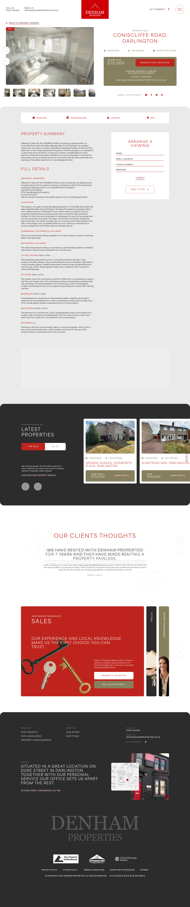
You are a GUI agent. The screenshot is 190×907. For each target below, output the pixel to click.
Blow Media (139, 876)
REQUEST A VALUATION (114, 675)
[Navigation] (179, 9)
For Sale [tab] (33, 446)
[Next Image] (6, 50)
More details (122, 476)
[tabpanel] (137, 451)
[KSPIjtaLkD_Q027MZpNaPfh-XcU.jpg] (27, 93)
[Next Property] (38, 487)
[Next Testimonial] (180, 541)
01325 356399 (12, 10)
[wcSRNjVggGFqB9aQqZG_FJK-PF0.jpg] (57, 93)
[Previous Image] (6, 61)
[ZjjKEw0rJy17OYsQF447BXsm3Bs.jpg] (88, 93)
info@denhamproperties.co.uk (42, 10)
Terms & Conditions (94, 870)
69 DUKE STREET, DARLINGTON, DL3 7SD (40, 791)
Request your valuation (155, 63)
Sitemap (144, 870)
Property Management (36, 740)
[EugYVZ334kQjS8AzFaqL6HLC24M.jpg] (72, 93)
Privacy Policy (49, 870)
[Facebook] (169, 9)
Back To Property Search (24, 23)
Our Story (73, 732)
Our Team (72, 736)
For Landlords (31, 736)
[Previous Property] (25, 487)
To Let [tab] (55, 446)
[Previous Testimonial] (180, 552)
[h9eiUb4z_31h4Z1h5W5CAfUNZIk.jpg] (50, 56)
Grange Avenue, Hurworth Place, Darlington (109, 465)
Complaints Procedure (122, 870)
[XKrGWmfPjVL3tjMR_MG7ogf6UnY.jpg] (42, 93)
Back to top (138, 189)
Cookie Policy (70, 870)
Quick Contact (186, 453)
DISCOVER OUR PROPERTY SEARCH (38, 475)
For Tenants (29, 732)
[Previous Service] (180, 657)
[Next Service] (180, 646)
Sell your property (113, 684)
